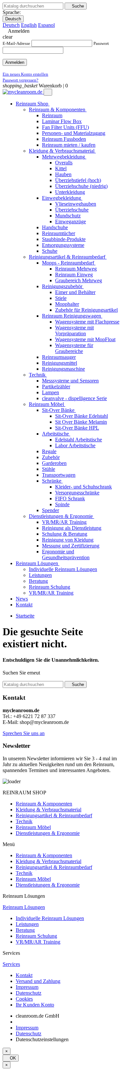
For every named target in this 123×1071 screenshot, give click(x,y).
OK (10, 1058)
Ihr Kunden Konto (35, 1004)
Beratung (25, 930)
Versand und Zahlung (38, 981)
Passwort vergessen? (20, 80)
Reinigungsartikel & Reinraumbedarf (54, 815)
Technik (24, 821)
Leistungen (27, 924)
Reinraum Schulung (36, 936)
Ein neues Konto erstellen (25, 74)
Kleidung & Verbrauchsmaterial (48, 809)
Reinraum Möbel (33, 827)
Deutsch (13, 18)
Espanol (46, 25)
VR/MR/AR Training (38, 942)
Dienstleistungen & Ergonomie (48, 833)
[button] (24, 733)
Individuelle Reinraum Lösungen (50, 918)
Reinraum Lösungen (24, 907)
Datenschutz (28, 993)
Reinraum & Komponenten (44, 803)
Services (11, 964)
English (29, 25)
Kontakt (24, 975)
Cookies (24, 999)
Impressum (27, 987)
